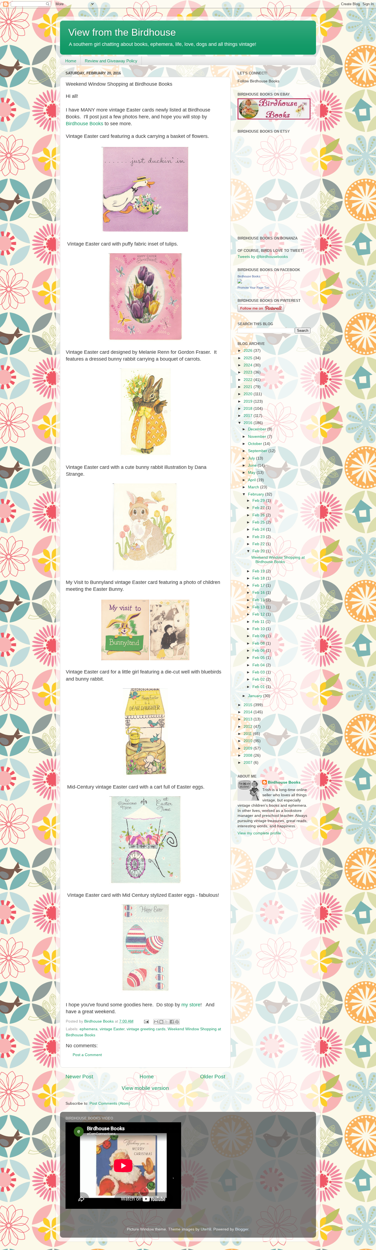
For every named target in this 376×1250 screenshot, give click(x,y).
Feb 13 (259, 607)
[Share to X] (166, 1022)
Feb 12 (259, 614)
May (252, 473)
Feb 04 (259, 665)
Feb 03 (259, 672)
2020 (249, 394)
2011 (248, 734)
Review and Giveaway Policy (111, 61)
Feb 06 (259, 650)
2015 (249, 705)
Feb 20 (259, 551)
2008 (249, 755)
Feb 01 (259, 687)
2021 (249, 387)
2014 (249, 712)
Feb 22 (259, 544)
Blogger (241, 1229)
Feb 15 (259, 600)
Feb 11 (259, 622)
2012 (249, 727)
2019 (249, 401)
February (256, 494)
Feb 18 (259, 578)
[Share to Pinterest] (177, 1022)
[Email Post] (146, 1021)
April (252, 480)
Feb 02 (259, 679)
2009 (249, 748)
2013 (249, 719)
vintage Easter (112, 1029)
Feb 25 (259, 522)
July (252, 458)
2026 (249, 351)
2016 (249, 423)
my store (190, 1004)
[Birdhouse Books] (240, 282)
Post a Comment (87, 1055)
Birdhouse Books (84, 123)
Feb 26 (259, 515)
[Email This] (156, 1022)
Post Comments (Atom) (109, 1103)
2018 (249, 409)
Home (70, 61)
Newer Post (79, 1076)
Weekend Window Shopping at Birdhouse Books (278, 559)
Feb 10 (259, 629)
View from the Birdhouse (122, 32)
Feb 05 (259, 658)
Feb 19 (259, 571)
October (255, 444)
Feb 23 (259, 537)
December (257, 429)
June (253, 465)
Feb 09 (259, 636)
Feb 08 (259, 643)
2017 (249, 416)
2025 (249, 358)
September (258, 451)
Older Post (212, 1076)
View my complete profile (259, 833)
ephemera (88, 1029)
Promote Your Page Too (253, 287)
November (257, 437)
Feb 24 (259, 529)
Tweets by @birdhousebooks (263, 257)
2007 (249, 763)
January (255, 696)
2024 (249, 365)
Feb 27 (259, 508)
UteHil (206, 1229)
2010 (249, 741)
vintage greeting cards (146, 1029)
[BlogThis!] (161, 1022)
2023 (249, 372)
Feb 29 (259, 501)
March (254, 487)
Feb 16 (259, 593)
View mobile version (145, 1088)
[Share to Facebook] (172, 1022)
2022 (249, 380)
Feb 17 (259, 585)
